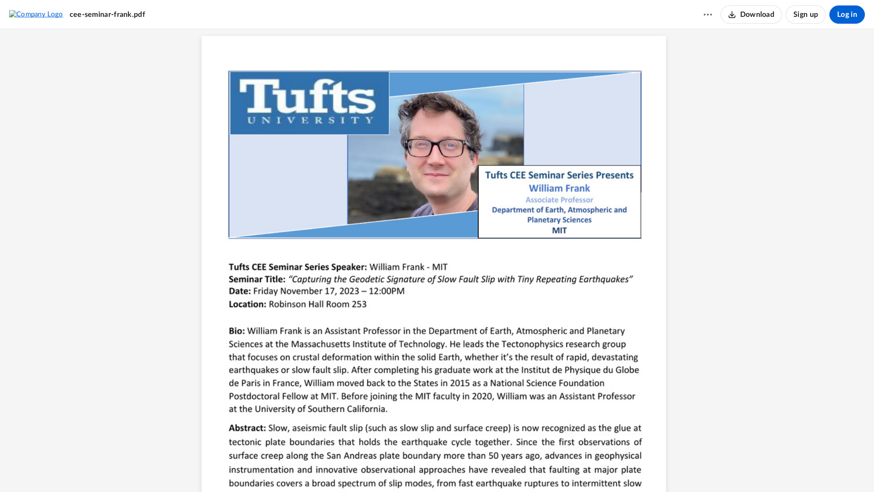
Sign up (805, 14)
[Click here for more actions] (708, 14)
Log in (847, 14)
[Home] (36, 14)
